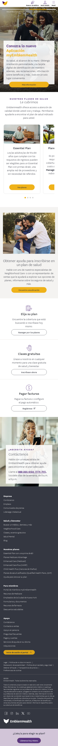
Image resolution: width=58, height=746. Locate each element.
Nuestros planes (11, 549)
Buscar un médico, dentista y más (18, 524)
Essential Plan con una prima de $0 (18, 553)
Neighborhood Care (12, 528)
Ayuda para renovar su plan (15, 576)
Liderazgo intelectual (12, 511)
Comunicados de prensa (14, 507)
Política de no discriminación (20, 662)
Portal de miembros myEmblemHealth (20, 589)
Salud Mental (9, 536)
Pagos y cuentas (10, 637)
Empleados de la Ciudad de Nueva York (20, 597)
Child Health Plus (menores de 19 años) (20, 568)
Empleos (7, 503)
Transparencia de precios (28, 667)
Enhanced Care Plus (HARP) (15, 564)
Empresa (8, 496)
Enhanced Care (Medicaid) (15, 561)
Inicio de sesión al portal (17, 652)
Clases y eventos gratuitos (15, 532)
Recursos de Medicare (13, 593)
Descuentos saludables (13, 609)
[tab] (15, 9)
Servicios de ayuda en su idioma (17, 641)
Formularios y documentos (15, 601)
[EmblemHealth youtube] (28, 713)
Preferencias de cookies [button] (12, 670)
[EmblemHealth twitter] (22, 713)
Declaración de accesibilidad (14, 665)
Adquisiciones (9, 645)
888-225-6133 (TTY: (29, 471)
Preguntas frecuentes (13, 633)
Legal (6, 662)
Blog (5, 540)
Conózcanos (9, 500)
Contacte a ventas (11, 626)
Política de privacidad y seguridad (40, 665)
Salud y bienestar (12, 520)
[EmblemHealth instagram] (11, 713)
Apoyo (7, 618)
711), (44, 471)
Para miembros (11, 585)
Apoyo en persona (11, 629)
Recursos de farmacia (13, 605)
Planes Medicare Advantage (15, 557)
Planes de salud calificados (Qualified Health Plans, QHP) (28, 572)
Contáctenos (9, 622)
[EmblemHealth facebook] (6, 713)
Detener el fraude (10, 667)
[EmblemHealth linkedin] (17, 713)
